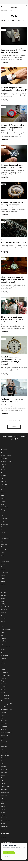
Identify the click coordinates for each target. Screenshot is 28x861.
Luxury (2, 632)
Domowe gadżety (5, 538)
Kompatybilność (5, 607)
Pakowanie (4, 678)
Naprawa (3, 658)
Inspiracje (3, 587)
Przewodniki (4, 724)
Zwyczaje (3, 829)
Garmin (3, 570)
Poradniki (3, 689)
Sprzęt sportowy (5, 755)
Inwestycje (3, 595)
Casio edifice (4, 507)
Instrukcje (3, 592)
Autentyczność (4, 487)
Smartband (3, 738)
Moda (2, 652)
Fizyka (2, 558)
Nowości (3, 664)
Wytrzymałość (4, 801)
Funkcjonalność (5, 561)
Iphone (3, 598)
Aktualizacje (4, 458)
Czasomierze (4, 524)
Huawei (3, 578)
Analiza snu (4, 473)
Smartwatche (20, 20)
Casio (2, 504)
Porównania (4, 701)
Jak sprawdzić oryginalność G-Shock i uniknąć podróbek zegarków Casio (13, 127)
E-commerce (4, 544)
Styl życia (3, 758)
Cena (2, 513)
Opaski (3, 669)
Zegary (3, 823)
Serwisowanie (4, 735)
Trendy (3, 778)
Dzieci (2, 541)
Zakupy (3, 806)
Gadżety (3, 567)
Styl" (2, 761)
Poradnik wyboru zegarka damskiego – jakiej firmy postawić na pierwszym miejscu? (11, 360)
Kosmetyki (3, 612)
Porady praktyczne (6, 698)
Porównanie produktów (7, 709)
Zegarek (3, 812)
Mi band (3, 649)
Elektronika (3, 550)
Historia (3, 575)
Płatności (3, 684)
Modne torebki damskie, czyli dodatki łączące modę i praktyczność (12, 401)
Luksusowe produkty (6, 630)
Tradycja (3, 775)
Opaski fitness (4, 672)
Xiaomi (2, 803)
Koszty (2, 615)
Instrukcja (3, 590)
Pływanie (3, 687)
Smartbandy (4, 741)
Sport (2, 749)
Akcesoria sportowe (6, 456)
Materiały (3, 638)
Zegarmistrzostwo (5, 821)
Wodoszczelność (5, 792)
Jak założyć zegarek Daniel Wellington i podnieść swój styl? (14, 88)
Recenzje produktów (6, 732)
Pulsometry (4, 726)
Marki (2, 635)
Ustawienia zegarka (6, 786)
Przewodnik (4, 721)
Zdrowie (3, 809)
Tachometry (4, 766)
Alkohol (3, 467)
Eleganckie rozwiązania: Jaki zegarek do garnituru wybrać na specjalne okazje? (13, 279)
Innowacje (3, 584)
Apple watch (4, 484)
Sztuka (2, 764)
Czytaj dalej (4, 62)
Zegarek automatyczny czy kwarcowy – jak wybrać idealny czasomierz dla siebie (13, 50)
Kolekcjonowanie (5, 604)
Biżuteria (3, 498)
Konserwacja (4, 610)
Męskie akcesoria (5, 647)
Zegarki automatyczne (6, 818)
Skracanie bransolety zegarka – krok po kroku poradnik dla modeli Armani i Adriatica (13, 319)
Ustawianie (3, 781)
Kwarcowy (3, 618)
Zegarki (3, 815)
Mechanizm (4, 641)
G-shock (3, 564)
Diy (2, 535)
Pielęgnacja (4, 681)
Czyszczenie (4, 527)
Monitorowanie (5, 655)
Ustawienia (3, 784)
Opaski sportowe (5, 675)
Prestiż (2, 715)
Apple (2, 478)
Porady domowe (5, 695)
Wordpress (4, 795)
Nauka (2, 661)
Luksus (2, 627)
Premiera (3, 712)
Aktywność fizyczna (6, 461)
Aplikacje (3, 476)
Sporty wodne (4, 752)
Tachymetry (4, 769)
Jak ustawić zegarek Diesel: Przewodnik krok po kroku (12, 166)
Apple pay (3, 481)
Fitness (3, 555)
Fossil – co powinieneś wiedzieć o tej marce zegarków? (14, 240)
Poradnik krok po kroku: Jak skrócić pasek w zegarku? (12, 203)
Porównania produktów (7, 704)
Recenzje (3, 729)
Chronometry (4, 518)
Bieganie (3, 493)
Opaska (3, 667)
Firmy (2, 553)
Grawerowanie (5, 572)
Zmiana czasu (4, 826)
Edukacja (3, 547)
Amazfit (3, 470)
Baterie (3, 490)
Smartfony (3, 744)
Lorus (2, 624)
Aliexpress (3, 464)
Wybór (3, 798)
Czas (2, 521)
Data (2, 530)
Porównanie (4, 707)
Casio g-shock (4, 510)
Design (3, 533)
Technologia (10, 20)
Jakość (2, 601)
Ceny (2, 515)
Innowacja (3, 581)
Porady (3, 692)
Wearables (4, 789)
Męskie (3, 644)
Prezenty (3, 718)
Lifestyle (3, 621)
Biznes (2, 495)
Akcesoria (3, 453)
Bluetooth (3, 501)
